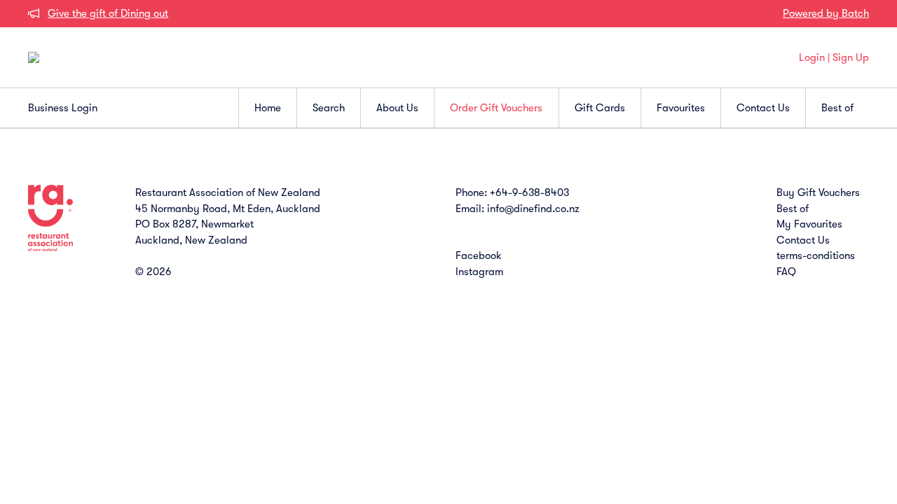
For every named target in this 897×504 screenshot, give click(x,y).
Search (329, 108)
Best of (837, 108)
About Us (397, 108)
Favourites (681, 108)
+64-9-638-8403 (529, 192)
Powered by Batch (826, 13)
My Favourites (809, 224)
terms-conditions (815, 255)
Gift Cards (600, 108)
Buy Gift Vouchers (818, 192)
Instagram (479, 271)
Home (267, 108)
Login (812, 57)
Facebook (479, 255)
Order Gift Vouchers (496, 108)
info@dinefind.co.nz (533, 208)
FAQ (786, 271)
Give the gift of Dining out (108, 13)
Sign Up (851, 57)
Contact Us (763, 108)
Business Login (62, 108)
